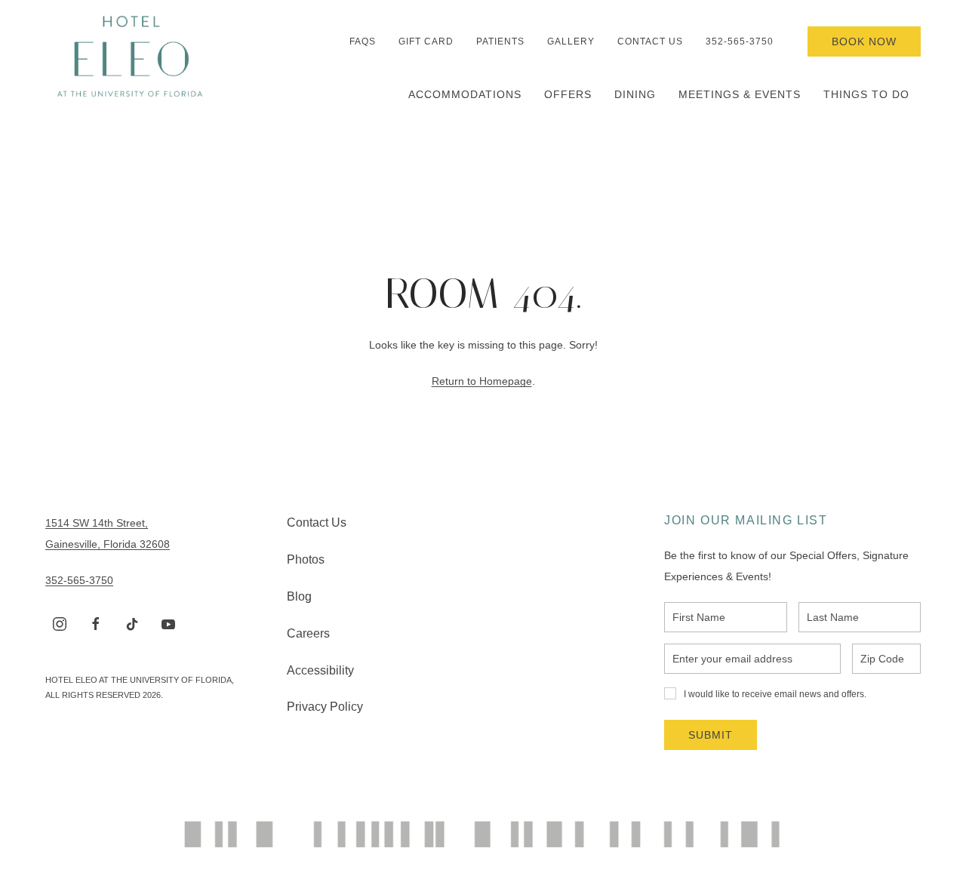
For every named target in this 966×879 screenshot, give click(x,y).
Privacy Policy (325, 706)
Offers (568, 94)
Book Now (864, 41)
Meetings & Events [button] (739, 94)
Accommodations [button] (464, 94)
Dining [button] (635, 94)
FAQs (362, 41)
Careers (308, 633)
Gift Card (426, 41)
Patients (500, 41)
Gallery (571, 41)
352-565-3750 (740, 41)
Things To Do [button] (866, 94)
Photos (306, 559)
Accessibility (320, 670)
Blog (299, 596)
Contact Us (650, 41)
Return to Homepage (482, 381)
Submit (710, 735)
